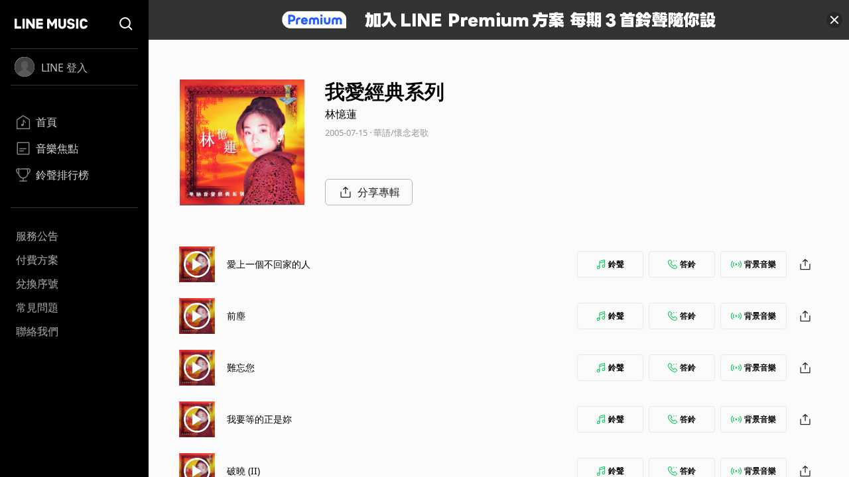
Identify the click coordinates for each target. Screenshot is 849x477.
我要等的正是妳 (259, 419)
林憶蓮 (341, 114)
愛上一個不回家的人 (268, 264)
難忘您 (241, 367)
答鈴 (688, 264)
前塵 (236, 315)
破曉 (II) (243, 470)
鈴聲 (616, 264)
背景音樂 (760, 264)
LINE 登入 (64, 67)
